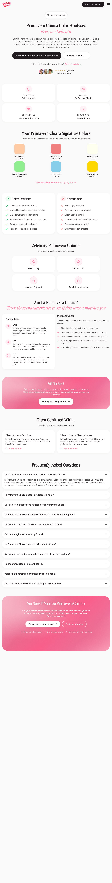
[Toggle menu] (108, 4)
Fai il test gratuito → (73, 64)
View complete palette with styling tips (54, 182)
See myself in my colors (54, 401)
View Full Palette (74, 55)
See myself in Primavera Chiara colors (35, 55)
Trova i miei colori (93, 4)
